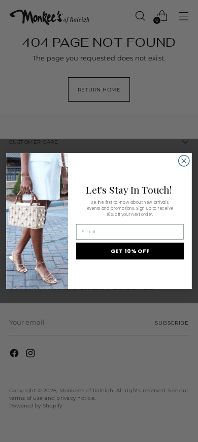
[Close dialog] (184, 160)
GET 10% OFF (130, 251)
